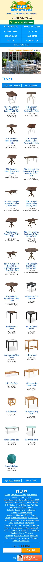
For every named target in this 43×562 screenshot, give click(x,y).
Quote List (18, 22)
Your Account (32, 495)
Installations (11, 27)
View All (16, 85)
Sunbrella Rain (23, 528)
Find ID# (31, 550)
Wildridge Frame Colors (20, 530)
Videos (10, 40)
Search (22, 13)
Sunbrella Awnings (11, 500)
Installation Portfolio (19, 518)
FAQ (27, 13)
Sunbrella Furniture (26, 500)
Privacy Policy (25, 497)
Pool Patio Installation (23, 525)
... (12, 85)
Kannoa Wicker (16, 520)
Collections (10, 31)
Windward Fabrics (21, 535)
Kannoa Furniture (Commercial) (21, 50)
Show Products (20, 45)
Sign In (15, 13)
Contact (33, 13)
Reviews (13, 528)
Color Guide (10, 36)
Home (9, 13)
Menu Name (19, 523)
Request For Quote (18, 495)
